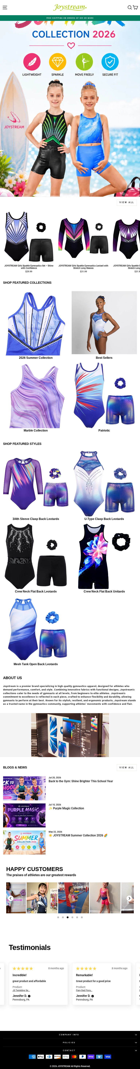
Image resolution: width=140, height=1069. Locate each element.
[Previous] (10, 898)
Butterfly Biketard (58, 897)
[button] (28, 996)
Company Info (69, 1034)
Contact (69, 1050)
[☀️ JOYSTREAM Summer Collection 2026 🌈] (24, 843)
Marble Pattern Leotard (26, 898)
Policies (69, 1042)
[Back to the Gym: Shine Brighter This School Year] (24, 788)
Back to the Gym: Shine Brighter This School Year (81, 781)
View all (126, 202)
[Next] (129, 898)
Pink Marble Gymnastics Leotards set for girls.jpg (121, 898)
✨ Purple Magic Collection (66, 808)
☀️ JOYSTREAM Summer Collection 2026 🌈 (78, 835)
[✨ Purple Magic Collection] (24, 815)
